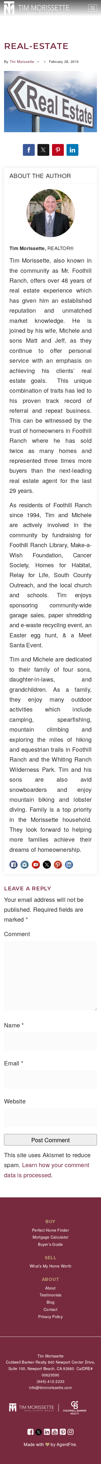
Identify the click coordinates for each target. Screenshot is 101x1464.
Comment (17, 933)
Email (13, 1063)
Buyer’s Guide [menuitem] (50, 1244)
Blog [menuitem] (50, 1302)
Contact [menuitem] (50, 1309)
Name (14, 1025)
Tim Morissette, (41, 248)
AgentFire (66, 1444)
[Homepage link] (36, 8)
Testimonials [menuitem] (51, 1294)
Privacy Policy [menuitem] (50, 1316)
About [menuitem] (50, 1288)
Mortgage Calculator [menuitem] (51, 1237)
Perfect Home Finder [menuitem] (50, 1230)
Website (15, 1101)
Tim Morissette (22, 61)
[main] (50, 598)
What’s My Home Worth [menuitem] (50, 1266)
